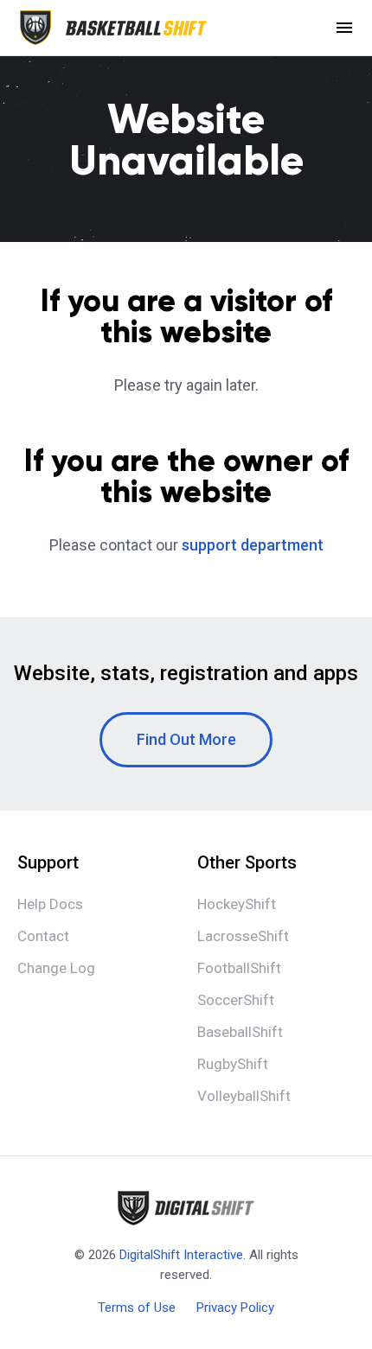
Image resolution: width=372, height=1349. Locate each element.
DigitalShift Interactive (181, 1255)
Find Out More (186, 739)
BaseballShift (240, 1031)
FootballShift (239, 968)
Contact (43, 936)
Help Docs (50, 904)
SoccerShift (235, 1000)
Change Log (56, 968)
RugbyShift (232, 1063)
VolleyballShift (244, 1095)
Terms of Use (137, 1307)
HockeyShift (236, 904)
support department (253, 545)
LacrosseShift (243, 936)
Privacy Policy (235, 1307)
